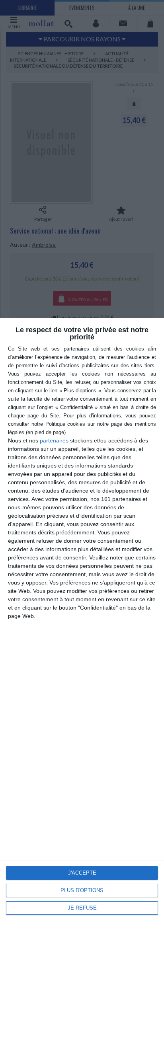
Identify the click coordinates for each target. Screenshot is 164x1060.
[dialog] (82, 689)
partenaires (54, 440)
